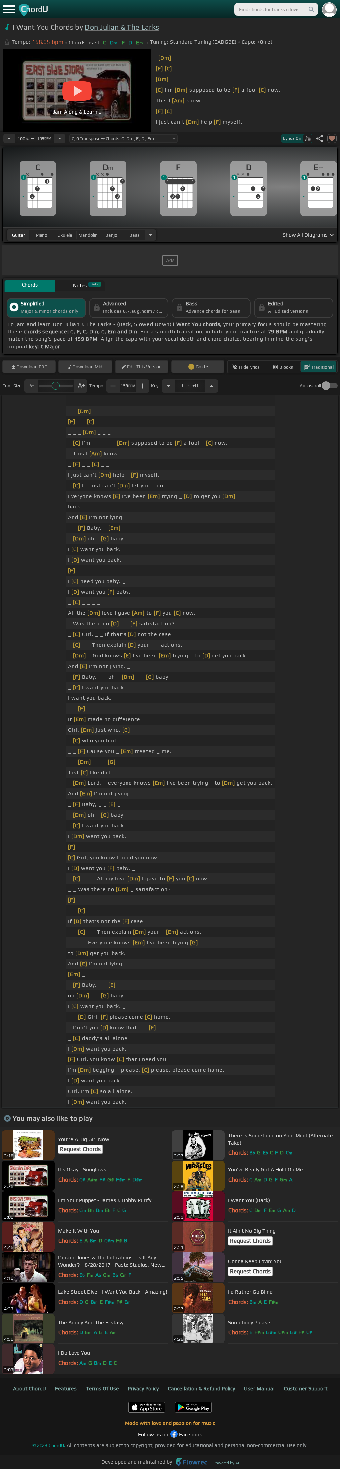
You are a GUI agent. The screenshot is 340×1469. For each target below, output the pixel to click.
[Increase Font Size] (80, 386)
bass (134, 235)
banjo (111, 235)
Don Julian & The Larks (122, 27)
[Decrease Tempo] (9, 138)
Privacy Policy (143, 1388)
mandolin (88, 235)
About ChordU (29, 1388)
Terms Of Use (102, 1388)
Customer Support (305, 1388)
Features (66, 1388)
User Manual (259, 1388)
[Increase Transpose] (211, 386)
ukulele (64, 235)
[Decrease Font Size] (31, 386)
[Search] (311, 9)
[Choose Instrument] (150, 235)
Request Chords (80, 1149)
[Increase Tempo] (59, 138)
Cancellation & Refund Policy (201, 1388)
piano (41, 235)
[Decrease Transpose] (168, 386)
